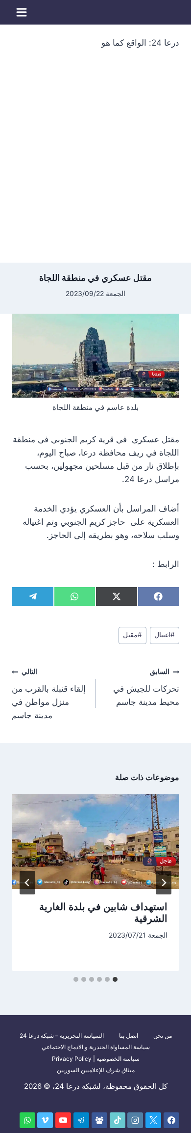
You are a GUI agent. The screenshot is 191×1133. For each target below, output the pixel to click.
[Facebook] (171, 1120)
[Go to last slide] (163, 882)
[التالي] (27, 882)
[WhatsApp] (27, 1120)
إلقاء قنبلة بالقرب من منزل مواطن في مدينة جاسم (49, 694)
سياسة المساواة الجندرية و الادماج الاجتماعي (96, 1047)
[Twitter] (153, 1120)
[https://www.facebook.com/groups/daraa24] (99, 1120)
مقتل (132, 635)
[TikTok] (117, 1120)
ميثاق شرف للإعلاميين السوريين (96, 1070)
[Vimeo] (45, 1120)
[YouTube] (63, 1120)
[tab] (115, 979)
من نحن (162, 1035)
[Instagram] (135, 1120)
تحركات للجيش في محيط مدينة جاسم (146, 687)
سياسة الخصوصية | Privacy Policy (96, 1058)
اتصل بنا (128, 1035)
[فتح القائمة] (22, 12)
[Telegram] (81, 1120)
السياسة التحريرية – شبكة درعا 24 (62, 1035)
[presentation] (95, 841)
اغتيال (164, 635)
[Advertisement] (95, 162)
